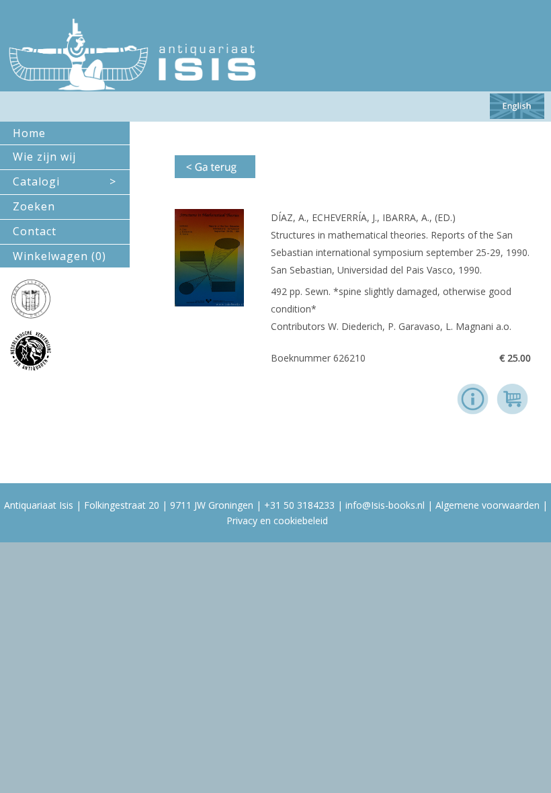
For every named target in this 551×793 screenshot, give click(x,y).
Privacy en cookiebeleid (277, 520)
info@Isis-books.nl (385, 505)
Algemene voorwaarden (487, 505)
